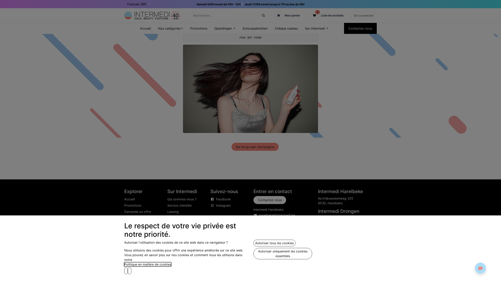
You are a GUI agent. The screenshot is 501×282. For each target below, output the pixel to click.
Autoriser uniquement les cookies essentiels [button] (282, 253)
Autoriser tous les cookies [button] (274, 243)
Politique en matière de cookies (147, 264)
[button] (126, 271)
